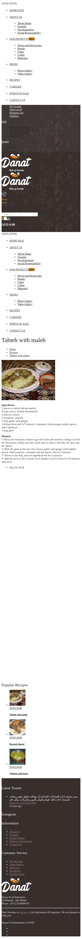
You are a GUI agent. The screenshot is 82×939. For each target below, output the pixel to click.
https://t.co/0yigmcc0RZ (23, 802)
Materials (23, 58)
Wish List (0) (16, 109)
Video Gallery (25, 73)
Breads (21, 48)
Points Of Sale (17, 838)
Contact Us (15, 844)
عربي (12, 150)
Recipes (14, 352)
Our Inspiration (26, 29)
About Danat (24, 23)
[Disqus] (41, 529)
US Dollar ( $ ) (17, 136)
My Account (15, 106)
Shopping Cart (16, 112)
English (5, 141)
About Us (15, 831)
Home (13, 349)
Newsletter (15, 870)
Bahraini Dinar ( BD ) (20, 127)
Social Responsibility (29, 32)
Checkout (14, 116)
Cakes (21, 51)
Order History (17, 864)
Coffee (21, 54)
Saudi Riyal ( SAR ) (19, 133)
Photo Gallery (25, 70)
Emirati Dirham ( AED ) (21, 130)
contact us (25, 912)
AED (4, 121)
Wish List (15, 867)
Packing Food (17, 874)
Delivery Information (21, 841)
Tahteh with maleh (19, 355)
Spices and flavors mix (30, 45)
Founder (22, 26)
